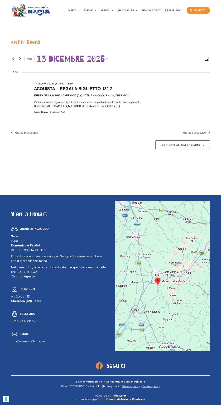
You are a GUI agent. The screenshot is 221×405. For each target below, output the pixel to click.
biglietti (198, 10)
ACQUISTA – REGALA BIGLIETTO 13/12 (73, 88)
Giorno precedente (26, 132)
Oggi (29, 58)
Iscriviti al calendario (181, 144)
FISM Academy (151, 10)
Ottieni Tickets (41, 112)
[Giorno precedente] (13, 59)
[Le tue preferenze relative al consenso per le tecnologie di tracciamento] (6, 399)
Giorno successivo (194, 132)
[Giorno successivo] (20, 59)
